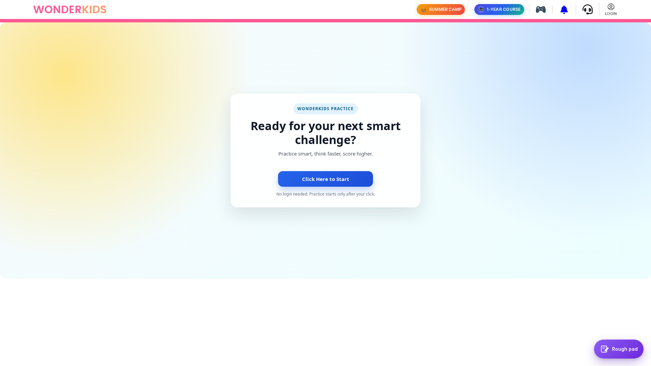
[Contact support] (585, 9)
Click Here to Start (325, 179)
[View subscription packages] (561, 9)
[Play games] (538, 9)
